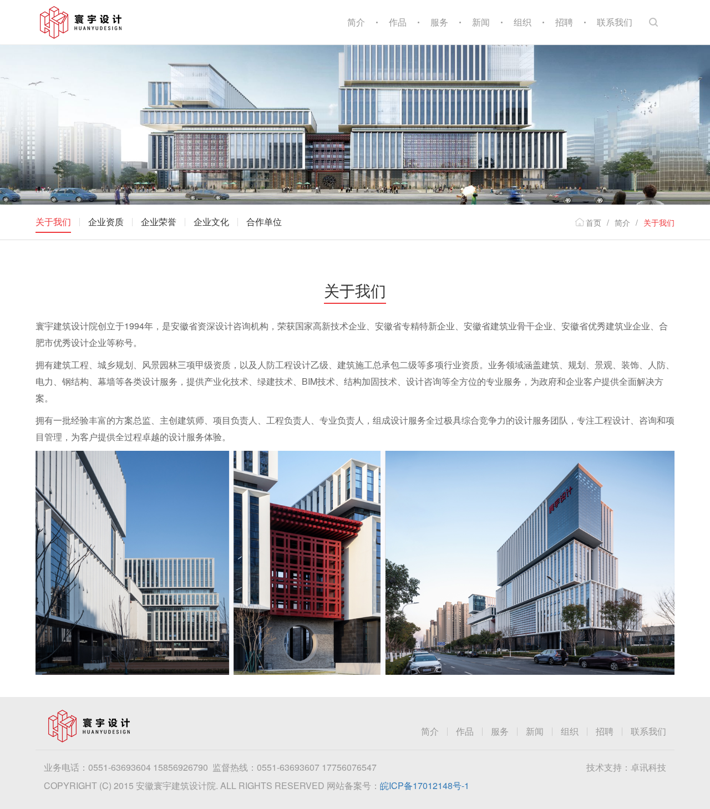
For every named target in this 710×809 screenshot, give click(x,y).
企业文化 (211, 222)
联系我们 (614, 22)
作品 (398, 22)
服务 (439, 22)
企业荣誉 (158, 222)
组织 (522, 22)
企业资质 (106, 222)
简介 (356, 22)
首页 (593, 222)
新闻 (481, 22)
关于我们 (53, 222)
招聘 (564, 22)
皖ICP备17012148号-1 (424, 785)
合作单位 (264, 222)
